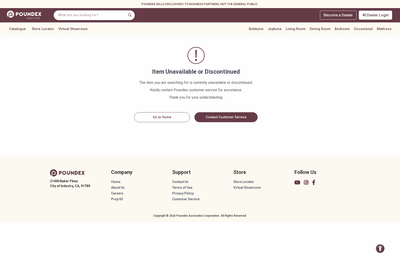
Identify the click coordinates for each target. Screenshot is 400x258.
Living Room (296, 29)
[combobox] (94, 15)
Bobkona (256, 29)
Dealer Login (377, 15)
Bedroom (342, 29)
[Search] (130, 15)
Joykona (274, 29)
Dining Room (320, 29)
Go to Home (162, 117)
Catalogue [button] (17, 29)
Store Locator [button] (43, 29)
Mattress (384, 29)
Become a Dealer (338, 15)
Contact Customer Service (226, 117)
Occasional (363, 29)
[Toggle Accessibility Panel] (380, 248)
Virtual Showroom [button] (73, 29)
